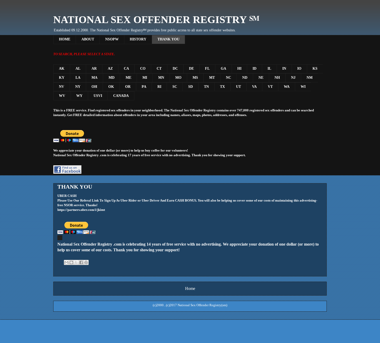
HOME (64, 39)
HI (239, 68)
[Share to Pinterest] (86, 262)
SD (190, 87)
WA (287, 87)
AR (94, 68)
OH (94, 87)
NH (277, 78)
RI (159, 87)
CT (159, 68)
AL (77, 68)
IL (269, 68)
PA (144, 87)
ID (254, 68)
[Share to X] (76, 262)
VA (254, 87)
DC (175, 68)
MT (212, 78)
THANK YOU (168, 39)
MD (112, 78)
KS (315, 68)
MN (161, 78)
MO (178, 78)
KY (61, 78)
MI (144, 78)
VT (270, 87)
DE (191, 68)
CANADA (121, 96)
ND (244, 78)
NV (61, 87)
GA (223, 68)
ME (128, 78)
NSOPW (112, 39)
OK (111, 87)
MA (94, 78)
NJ (293, 78)
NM (310, 78)
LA (77, 78)
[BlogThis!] (71, 262)
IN (284, 68)
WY (79, 96)
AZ (110, 68)
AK (61, 68)
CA (126, 68)
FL (207, 68)
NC (228, 78)
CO (143, 68)
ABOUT (87, 39)
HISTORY (138, 39)
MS (195, 78)
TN (206, 87)
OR (128, 87)
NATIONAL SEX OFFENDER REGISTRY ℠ (156, 19)
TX (222, 87)
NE (261, 78)
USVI (98, 96)
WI (303, 87)
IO (299, 68)
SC (174, 87)
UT (238, 87)
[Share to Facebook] (81, 262)
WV (62, 96)
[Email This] (66, 262)
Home (190, 288)
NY (77, 87)
